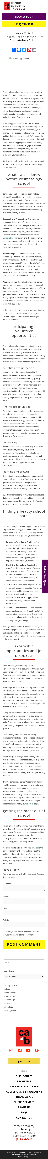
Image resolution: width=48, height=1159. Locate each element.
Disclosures (24, 1076)
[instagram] (11, 1050)
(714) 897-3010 (24, 24)
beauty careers (10, 992)
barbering (8, 989)
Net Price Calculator (24, 1086)
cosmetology (9, 1000)
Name (6, 896)
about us (30, 804)
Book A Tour (24, 16)
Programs (24, 1081)
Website (6, 920)
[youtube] (28, 1050)
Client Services (24, 1102)
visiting (37, 848)
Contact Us (24, 1117)
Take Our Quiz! (45, 576)
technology (8, 1007)
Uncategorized (10, 1010)
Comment (8, 883)
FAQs (24, 1112)
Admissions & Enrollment (24, 1091)
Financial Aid (24, 1097)
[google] (37, 1050)
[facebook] (19, 1050)
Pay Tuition (24, 1061)
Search (41, 962)
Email (6, 908)
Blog (24, 1071)
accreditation (8, 238)
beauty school (9, 996)
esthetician (8, 1003)
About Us (24, 1107)
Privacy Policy (23, 1156)
